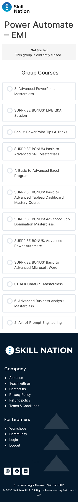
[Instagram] (7, 471)
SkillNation (22, 9)
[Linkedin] (25, 471)
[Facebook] (16, 471)
